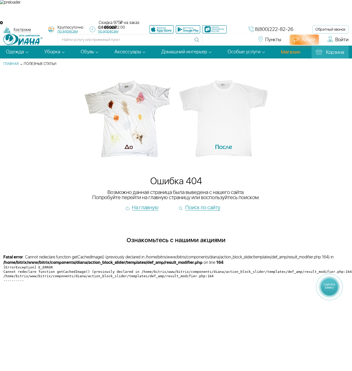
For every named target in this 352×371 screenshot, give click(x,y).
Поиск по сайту (202, 207)
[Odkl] (218, 42)
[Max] (246, 42)
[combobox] (22, 30)
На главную (145, 207)
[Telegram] (237, 42)
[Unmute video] (176, 12)
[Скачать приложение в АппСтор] (161, 29)
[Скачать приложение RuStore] (214, 29)
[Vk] (209, 42)
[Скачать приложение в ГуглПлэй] (188, 29)
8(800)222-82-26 (274, 29)
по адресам (67, 31)
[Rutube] (227, 42)
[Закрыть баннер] (1, 23)
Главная (11, 64)
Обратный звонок (330, 29)
